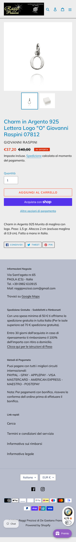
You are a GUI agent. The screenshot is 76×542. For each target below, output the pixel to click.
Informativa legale (20, 454)
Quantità (10, 173)
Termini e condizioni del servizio (30, 434)
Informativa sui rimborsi (24, 444)
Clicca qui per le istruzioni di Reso (29, 346)
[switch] (68, 523)
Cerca (11, 423)
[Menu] (70, 9)
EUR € (47, 477)
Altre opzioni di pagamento (38, 211)
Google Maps (31, 296)
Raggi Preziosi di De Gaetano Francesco (43, 520)
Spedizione (34, 156)
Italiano (28, 477)
